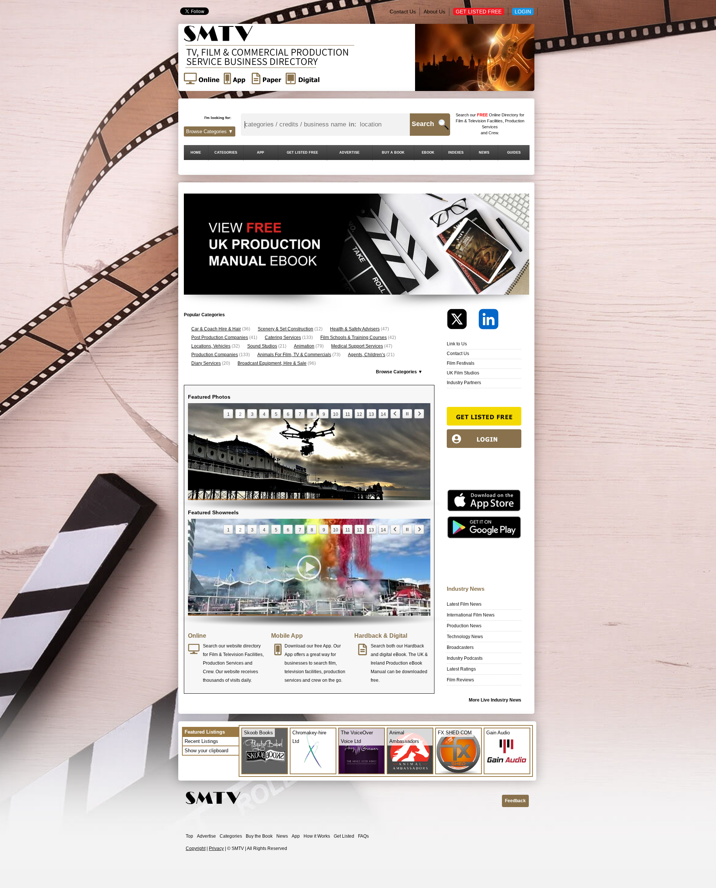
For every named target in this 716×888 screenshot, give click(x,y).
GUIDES (514, 152)
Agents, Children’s (366, 354)
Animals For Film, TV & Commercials (294, 354)
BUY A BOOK (393, 152)
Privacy (216, 848)
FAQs (363, 836)
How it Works (317, 836)
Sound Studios (262, 346)
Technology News (465, 636)
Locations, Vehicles (210, 346)
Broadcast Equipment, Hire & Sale (272, 363)
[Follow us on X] (462, 321)
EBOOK (428, 152)
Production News (464, 625)
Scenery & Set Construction (285, 329)
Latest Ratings (461, 669)
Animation (304, 346)
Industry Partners (464, 382)
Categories (231, 836)
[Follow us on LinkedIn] (488, 321)
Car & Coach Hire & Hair (216, 329)
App (296, 836)
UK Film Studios (463, 373)
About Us (434, 12)
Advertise (206, 836)
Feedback (515, 800)
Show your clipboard (206, 750)
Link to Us (457, 343)
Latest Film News (464, 604)
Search (423, 124)
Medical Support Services (357, 346)
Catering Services (283, 337)
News (282, 836)
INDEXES (456, 152)
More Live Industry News (495, 700)
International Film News (470, 615)
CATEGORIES (225, 152)
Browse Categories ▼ (209, 131)
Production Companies (214, 354)
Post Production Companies (219, 337)
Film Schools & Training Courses (353, 337)
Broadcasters (460, 647)
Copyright (195, 848)
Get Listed (344, 836)
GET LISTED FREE (302, 152)
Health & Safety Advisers (355, 329)
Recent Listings (201, 741)
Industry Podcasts (465, 658)
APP (260, 152)
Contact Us (403, 12)
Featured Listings (205, 732)
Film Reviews (460, 680)
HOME (196, 152)
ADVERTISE (349, 152)
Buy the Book (259, 836)
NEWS (484, 152)
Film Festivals (460, 363)
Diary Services (206, 363)
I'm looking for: (217, 118)
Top (189, 836)
